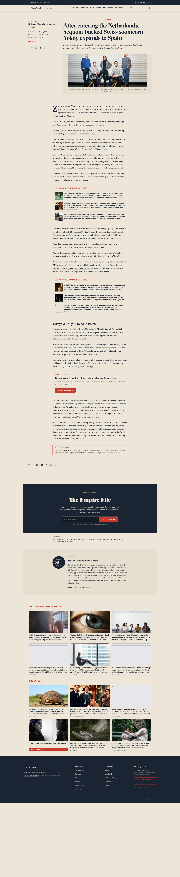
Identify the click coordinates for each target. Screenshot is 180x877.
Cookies (147, 799)
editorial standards (58, 541)
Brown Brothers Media (31, 775)
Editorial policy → (114, 453)
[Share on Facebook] (46, 465)
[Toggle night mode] (131, 2)
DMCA (154, 799)
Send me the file (108, 519)
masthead (70, 541)
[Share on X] (36, 48)
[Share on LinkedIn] (40, 48)
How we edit (32, 41)
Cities (98, 8)
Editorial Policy (110, 778)
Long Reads (108, 8)
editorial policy (73, 583)
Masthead (108, 774)
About (129, 8)
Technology (74, 8)
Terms (139, 799)
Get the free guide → (65, 390)
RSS (145, 787)
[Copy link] (45, 48)
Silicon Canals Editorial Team (42, 25)
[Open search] (150, 8)
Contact (108, 785)
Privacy (131, 799)
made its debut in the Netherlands (100, 121)
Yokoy (74, 332)
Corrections (109, 782)
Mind (92, 8)
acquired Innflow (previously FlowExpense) (71, 268)
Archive (78, 789)
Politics (84, 8)
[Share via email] (51, 465)
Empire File (119, 8)
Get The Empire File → (144, 781)
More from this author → (79, 587)
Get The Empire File (144, 2)
